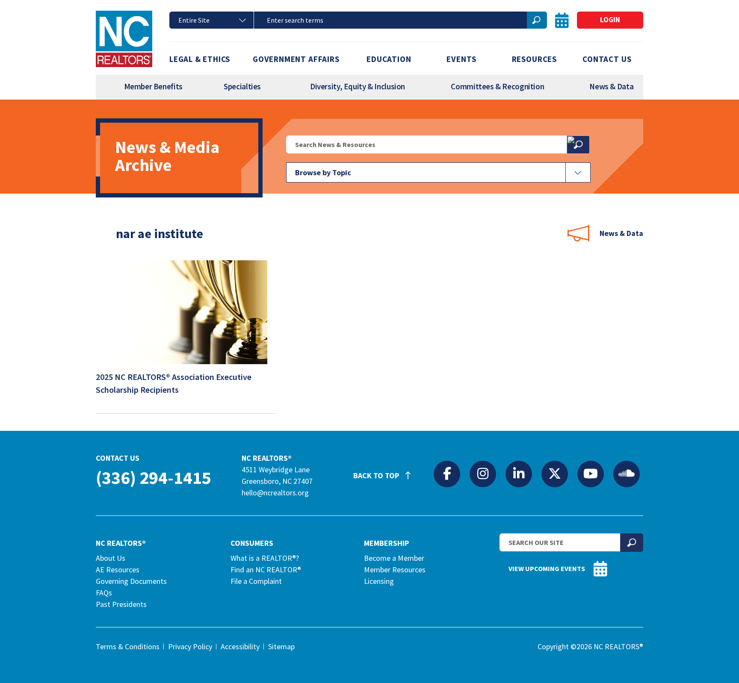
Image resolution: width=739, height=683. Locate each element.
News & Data (611, 86)
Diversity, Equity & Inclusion (357, 86)
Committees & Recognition (497, 86)
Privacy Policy (190, 646)
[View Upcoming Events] (562, 20)
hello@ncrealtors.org (275, 493)
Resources (534, 59)
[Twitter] (554, 473)
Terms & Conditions (128, 646)
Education (389, 59)
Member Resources (395, 569)
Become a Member (394, 558)
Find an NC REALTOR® (266, 569)
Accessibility (240, 646)
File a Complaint (256, 581)
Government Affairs (296, 59)
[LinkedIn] (518, 473)
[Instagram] (483, 473)
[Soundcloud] (626, 473)
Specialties (242, 86)
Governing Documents (131, 581)
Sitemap (281, 646)
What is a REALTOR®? (265, 558)
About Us (110, 558)
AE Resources (117, 569)
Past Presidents (121, 604)
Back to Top (377, 475)
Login (610, 19)
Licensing (379, 581)
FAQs (104, 593)
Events (461, 59)
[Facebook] (447, 473)
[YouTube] (590, 473)
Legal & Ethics (199, 59)
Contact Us (606, 59)
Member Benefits (153, 86)
